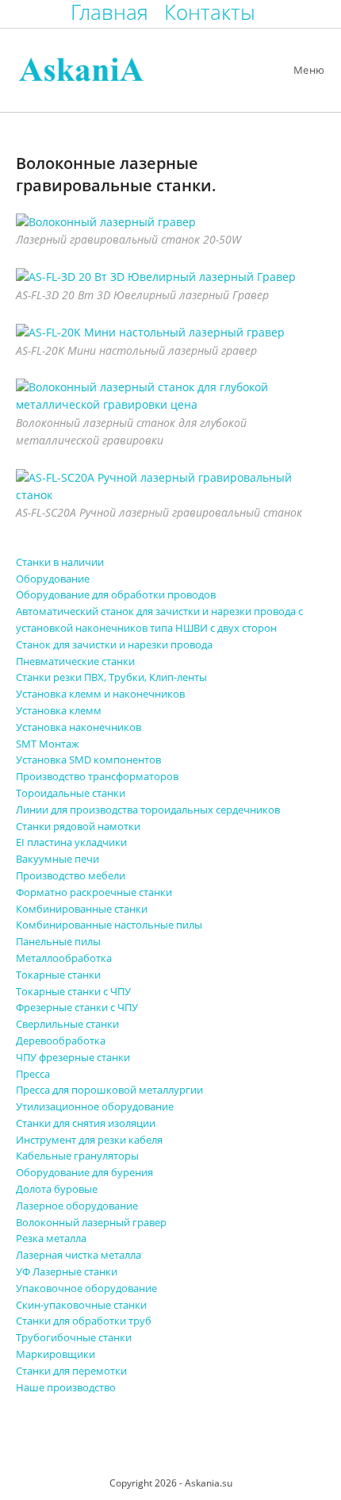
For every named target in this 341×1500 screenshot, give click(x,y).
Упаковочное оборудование (86, 1288)
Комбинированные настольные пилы (109, 924)
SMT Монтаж (47, 744)
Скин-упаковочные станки (81, 1305)
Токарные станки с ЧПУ (73, 991)
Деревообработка (60, 1040)
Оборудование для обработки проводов (116, 594)
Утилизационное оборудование (95, 1106)
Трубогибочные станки (74, 1337)
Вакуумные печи (57, 859)
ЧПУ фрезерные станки (73, 1057)
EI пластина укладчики (71, 842)
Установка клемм (59, 710)
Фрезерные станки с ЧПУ (77, 1007)
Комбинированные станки (82, 909)
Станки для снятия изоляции (85, 1123)
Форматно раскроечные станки (94, 892)
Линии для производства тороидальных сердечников (148, 809)
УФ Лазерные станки (66, 1271)
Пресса (33, 1074)
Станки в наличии (60, 562)
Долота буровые (57, 1189)
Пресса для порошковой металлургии (109, 1090)
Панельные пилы (58, 941)
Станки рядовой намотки (78, 826)
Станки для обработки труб (83, 1320)
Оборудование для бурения (84, 1172)
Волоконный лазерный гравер (91, 1222)
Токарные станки (58, 974)
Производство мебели (70, 875)
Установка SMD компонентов (88, 759)
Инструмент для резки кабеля (89, 1140)
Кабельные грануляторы (77, 1155)
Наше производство (66, 1387)
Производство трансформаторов (97, 776)
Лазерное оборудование (77, 1205)
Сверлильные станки (67, 1024)
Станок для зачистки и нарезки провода (114, 644)
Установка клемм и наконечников (100, 694)
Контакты (209, 12)
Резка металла (51, 1238)
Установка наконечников (78, 727)
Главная (109, 12)
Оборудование (53, 578)
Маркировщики (55, 1354)
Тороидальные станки (70, 793)
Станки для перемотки (71, 1370)
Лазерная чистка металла (78, 1255)
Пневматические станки (75, 661)
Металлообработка (64, 958)
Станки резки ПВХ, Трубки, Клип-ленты (111, 677)
